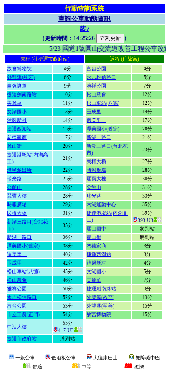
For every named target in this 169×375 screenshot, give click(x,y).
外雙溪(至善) (100, 306)
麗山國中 (96, 228)
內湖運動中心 (101, 204)
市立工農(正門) (23, 314)
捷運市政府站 (22, 338)
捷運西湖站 (19, 129)
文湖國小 (17, 112)
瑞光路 (14, 179)
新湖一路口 (19, 237)
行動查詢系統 (84, 8)
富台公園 (17, 306)
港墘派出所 (19, 170)
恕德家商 (17, 137)
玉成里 (14, 263)
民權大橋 (17, 213)
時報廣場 (17, 204)
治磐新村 (17, 120)
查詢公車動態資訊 (84, 18)
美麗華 (14, 103)
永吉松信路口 (22, 297)
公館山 (14, 187)
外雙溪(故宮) (21, 77)
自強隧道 (17, 86)
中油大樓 (17, 327)
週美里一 (17, 254)
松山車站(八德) (23, 271)
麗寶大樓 (17, 196)
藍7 (84, 28)
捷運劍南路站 (22, 94)
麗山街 (14, 146)
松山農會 (17, 280)
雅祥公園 (17, 289)
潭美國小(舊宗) (23, 246)
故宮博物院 (19, 69)
